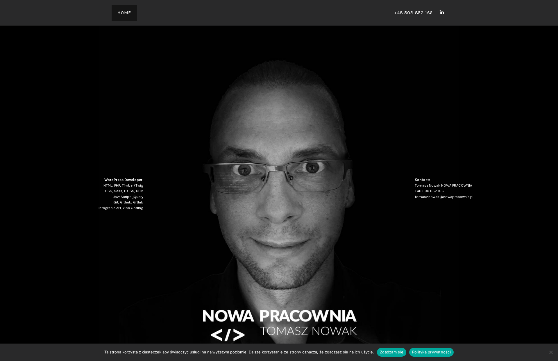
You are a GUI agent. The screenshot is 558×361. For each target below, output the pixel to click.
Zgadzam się (391, 352)
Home (124, 12)
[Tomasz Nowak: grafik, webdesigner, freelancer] (442, 12)
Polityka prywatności (431, 352)
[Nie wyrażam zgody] (551, 352)
